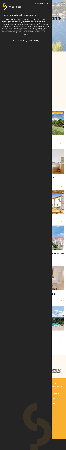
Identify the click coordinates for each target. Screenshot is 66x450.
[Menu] (62, 3)
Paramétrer (41, 3)
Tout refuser (47, 4)
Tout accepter (32, 40)
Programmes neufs (53, 394)
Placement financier (53, 388)
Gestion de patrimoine (54, 386)
